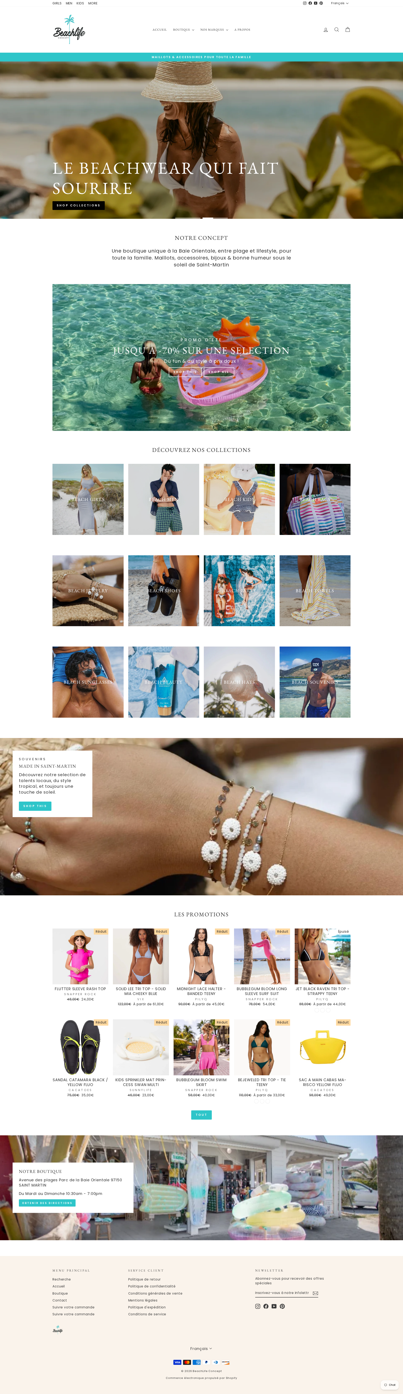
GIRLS (57, 3)
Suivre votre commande (73, 1307)
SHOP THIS (35, 806)
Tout (202, 1115)
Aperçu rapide (80, 979)
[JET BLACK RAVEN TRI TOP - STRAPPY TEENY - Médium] (322, 1010)
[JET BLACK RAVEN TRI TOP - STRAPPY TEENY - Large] (328, 1010)
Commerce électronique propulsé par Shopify (201, 1378)
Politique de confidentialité (152, 1286)
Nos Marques (212, 29)
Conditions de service (147, 1314)
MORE (93, 3)
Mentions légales (143, 1300)
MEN (69, 3)
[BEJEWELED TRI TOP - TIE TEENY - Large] (268, 1101)
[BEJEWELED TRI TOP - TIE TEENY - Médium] (262, 1101)
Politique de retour (144, 1279)
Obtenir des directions (47, 1203)
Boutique (182, 29)
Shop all (218, 156)
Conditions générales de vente (155, 1293)
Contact (59, 1300)
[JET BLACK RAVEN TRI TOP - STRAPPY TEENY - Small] (317, 1010)
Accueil (160, 29)
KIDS (80, 3)
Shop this (184, 156)
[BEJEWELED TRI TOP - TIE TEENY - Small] (256, 1101)
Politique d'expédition (147, 1307)
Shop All (219, 372)
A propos (242, 29)
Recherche (61, 1279)
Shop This (185, 372)
